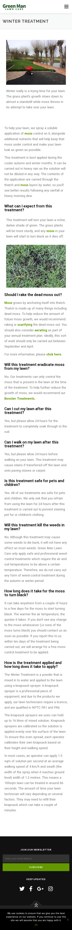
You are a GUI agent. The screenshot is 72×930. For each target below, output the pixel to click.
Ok (36, 924)
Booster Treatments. (19, 398)
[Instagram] (50, 888)
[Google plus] (40, 888)
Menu (66, 6)
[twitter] (22, 888)
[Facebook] (31, 888)
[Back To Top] (36, 905)
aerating (41, 330)
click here (53, 354)
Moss (8, 303)
